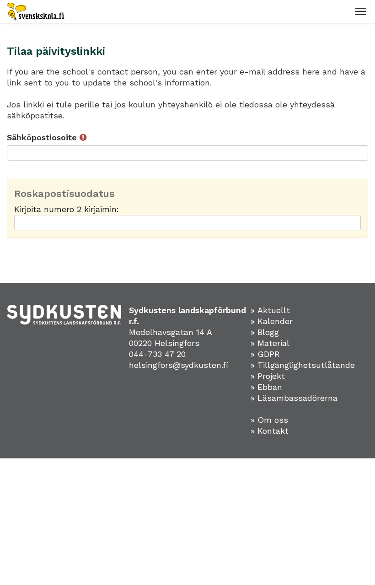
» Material (270, 343)
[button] (361, 11)
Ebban (269, 387)
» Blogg (265, 332)
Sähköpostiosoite (43, 137)
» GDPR (265, 354)
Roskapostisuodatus (64, 193)
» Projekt (268, 376)
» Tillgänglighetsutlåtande (303, 365)
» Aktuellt (270, 310)
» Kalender (272, 321)
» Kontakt (270, 431)
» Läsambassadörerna (294, 398)
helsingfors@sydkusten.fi (178, 365)
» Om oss (269, 420)
